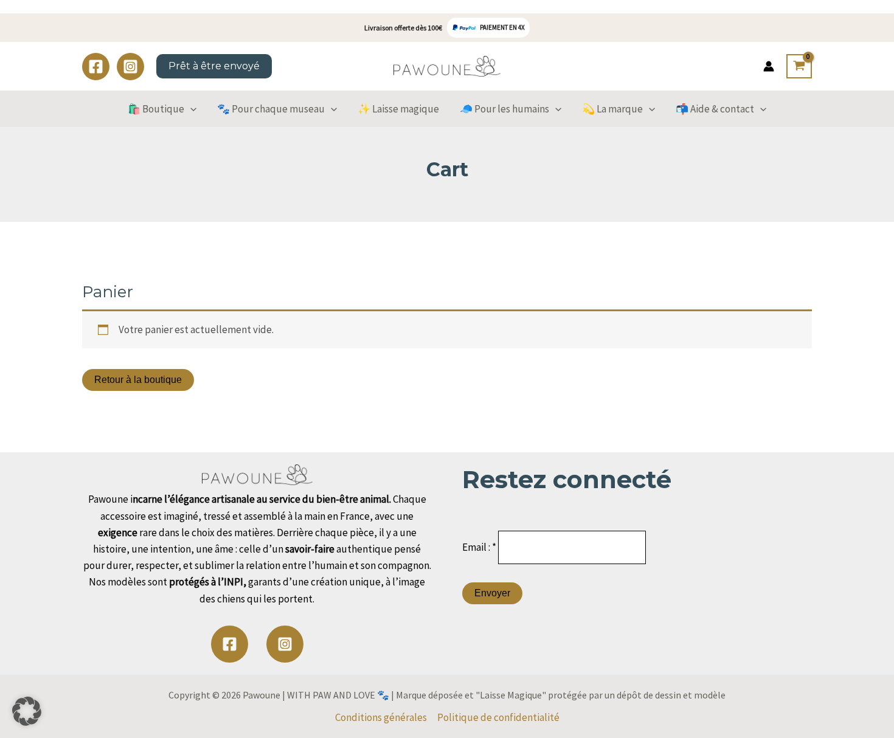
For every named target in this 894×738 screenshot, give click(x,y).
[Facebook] (95, 66)
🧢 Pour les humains (504, 109)
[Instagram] (130, 66)
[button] (27, 711)
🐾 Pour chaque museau (271, 109)
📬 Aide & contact (715, 109)
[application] (190, 109)
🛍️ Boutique (156, 109)
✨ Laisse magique (398, 109)
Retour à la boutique (138, 379)
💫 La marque (612, 109)
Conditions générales (381, 717)
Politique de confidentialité (498, 717)
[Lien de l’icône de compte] (768, 66)
